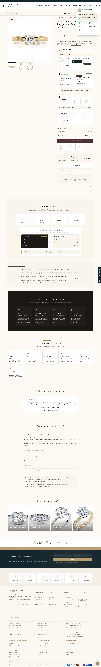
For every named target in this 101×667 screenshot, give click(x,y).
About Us (52, 590)
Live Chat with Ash (85, 30)
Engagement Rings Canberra (15, 634)
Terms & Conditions (32, 664)
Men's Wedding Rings (42, 648)
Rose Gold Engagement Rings (15, 654)
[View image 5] (21, 66)
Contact (90, 5)
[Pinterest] (23, 604)
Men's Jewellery (38, 604)
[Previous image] (9, 39)
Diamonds (67, 5)
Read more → (28, 481)
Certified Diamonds (68, 606)
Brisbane (45, 486)
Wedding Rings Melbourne (43, 625)
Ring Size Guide (67, 597)
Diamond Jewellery (39, 597)
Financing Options (67, 602)
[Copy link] (73, 171)
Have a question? (76, 165)
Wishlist (84, 1)
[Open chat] (97, 663)
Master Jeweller (53, 595)
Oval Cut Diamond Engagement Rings (73, 625)
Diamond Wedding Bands (43, 643)
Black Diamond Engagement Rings (16, 659)
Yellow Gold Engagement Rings (15, 652)
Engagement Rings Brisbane (15, 627)
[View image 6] (30, 66)
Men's (61, 5)
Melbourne (41, 486)
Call (81, 26)
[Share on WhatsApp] (69, 171)
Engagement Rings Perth (14, 630)
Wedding (47, 5)
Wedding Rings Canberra (43, 634)
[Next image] (50, 39)
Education (82, 5)
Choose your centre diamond (75, 140)
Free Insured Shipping (68, 599)
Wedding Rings (38, 595)
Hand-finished (47, 339)
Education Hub (52, 604)
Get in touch (86, 158)
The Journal (51, 602)
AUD (67, 1)
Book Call (93, 26)
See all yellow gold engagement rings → (51, 533)
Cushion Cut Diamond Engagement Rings (74, 627)
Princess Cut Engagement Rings (72, 630)
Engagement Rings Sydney (14, 623)
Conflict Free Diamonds (69, 609)
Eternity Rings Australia (42, 652)
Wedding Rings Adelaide (42, 632)
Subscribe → (72, 559)
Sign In (76, 1)
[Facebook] (14, 604)
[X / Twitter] (17, 604)
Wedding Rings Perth (42, 630)
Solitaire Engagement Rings (14, 645)
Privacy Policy (66, 562)
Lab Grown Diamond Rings (71, 645)
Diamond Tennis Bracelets (71, 650)
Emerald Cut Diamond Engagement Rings (74, 632)
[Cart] (100, 5)
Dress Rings (40, 654)
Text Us (92, 22)
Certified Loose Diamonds (71, 648)
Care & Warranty (59, 265)
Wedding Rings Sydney (42, 623)
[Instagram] (10, 604)
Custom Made (38, 602)
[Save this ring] (49, 19)
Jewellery (55, 5)
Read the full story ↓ (76, 45)
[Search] (93, 5)
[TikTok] (20, 604)
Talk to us (76, 180)
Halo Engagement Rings (14, 648)
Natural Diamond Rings (70, 643)
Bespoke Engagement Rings (15, 661)
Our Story (51, 592)
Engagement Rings (39, 592)
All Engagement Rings (13, 643)
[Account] (96, 5)
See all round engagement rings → (73, 533)
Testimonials (52, 599)
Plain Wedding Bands (42, 645)
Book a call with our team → (39, 481)
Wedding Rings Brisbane (42, 627)
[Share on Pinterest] (63, 171)
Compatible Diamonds (33, 265)
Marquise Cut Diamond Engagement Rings (74, 636)
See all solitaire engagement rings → (29, 533)
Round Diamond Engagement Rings (73, 623)
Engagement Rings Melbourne (15, 625)
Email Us (81, 594)
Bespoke (75, 5)
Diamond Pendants (70, 652)
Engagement (39, 5)
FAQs (65, 595)
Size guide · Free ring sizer (86, 117)
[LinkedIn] (27, 604)
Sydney (36, 486)
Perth (49, 486)
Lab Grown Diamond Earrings (72, 656)
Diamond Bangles (69, 654)
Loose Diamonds (38, 599)
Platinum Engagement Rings (14, 656)
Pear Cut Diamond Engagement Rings (73, 634)
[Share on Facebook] (66, 171)
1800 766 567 (95, 1)
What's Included (47, 265)
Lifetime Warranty (68, 604)
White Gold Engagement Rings (15, 650)
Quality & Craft (52, 597)
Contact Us (66, 592)
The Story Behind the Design (16, 265)
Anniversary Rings (41, 650)
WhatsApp (82, 597)
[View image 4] (12, 66)
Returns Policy (39, 664)
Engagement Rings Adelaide (15, 632)
